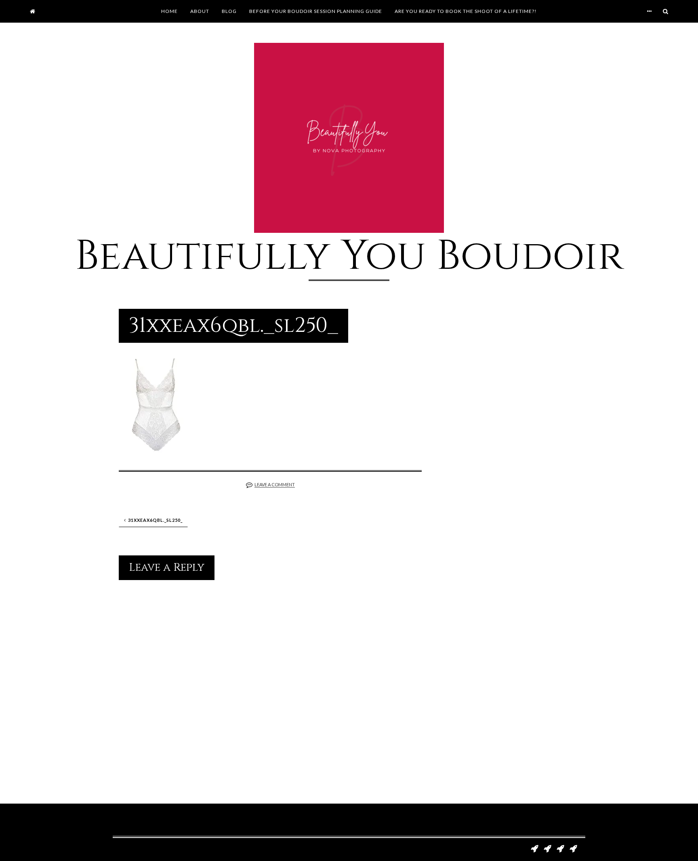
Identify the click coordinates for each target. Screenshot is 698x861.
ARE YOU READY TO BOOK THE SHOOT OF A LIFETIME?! (466, 11)
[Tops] (560, 847)
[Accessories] (534, 847)
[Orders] (573, 847)
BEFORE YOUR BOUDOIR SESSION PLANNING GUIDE (315, 11)
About (199, 11)
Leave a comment (274, 484)
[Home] (32, 11)
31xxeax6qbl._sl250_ (155, 520)
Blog (229, 11)
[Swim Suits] (547, 847)
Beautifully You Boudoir (349, 256)
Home (169, 11)
